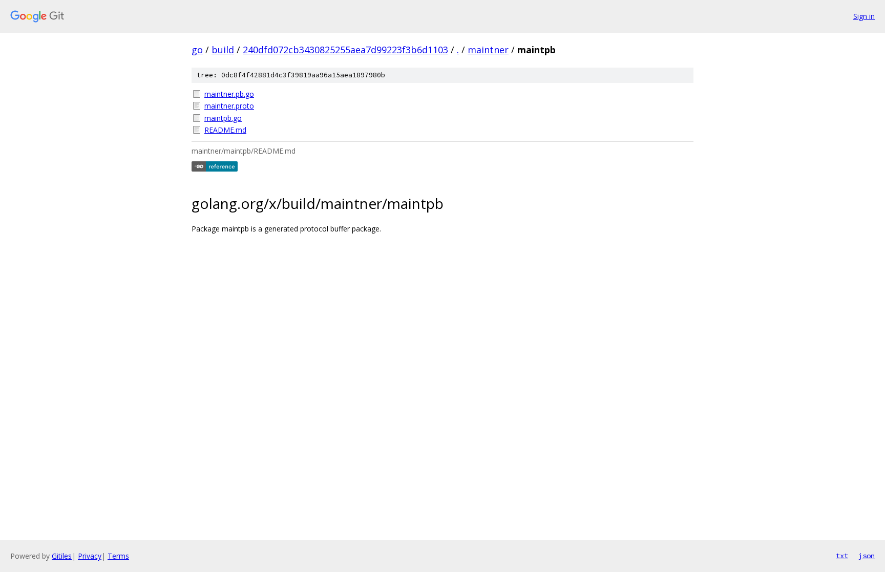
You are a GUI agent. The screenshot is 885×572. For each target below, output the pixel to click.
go (197, 50)
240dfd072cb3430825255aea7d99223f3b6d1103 (345, 50)
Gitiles (62, 556)
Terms (118, 556)
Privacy (89, 556)
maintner (488, 50)
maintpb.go (223, 118)
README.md (225, 130)
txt (842, 555)
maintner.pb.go (229, 94)
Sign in (864, 16)
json (866, 555)
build (223, 50)
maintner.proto (229, 106)
